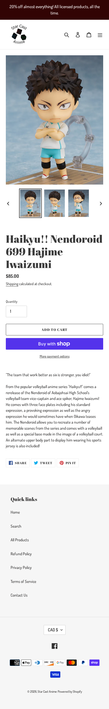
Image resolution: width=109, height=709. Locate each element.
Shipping (12, 283)
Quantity (11, 301)
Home (15, 512)
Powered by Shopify (70, 691)
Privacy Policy (21, 567)
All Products (20, 539)
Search (16, 526)
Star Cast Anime (47, 691)
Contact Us (19, 595)
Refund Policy (21, 553)
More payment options (55, 356)
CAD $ (53, 629)
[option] (31, 203)
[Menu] (100, 34)
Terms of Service (23, 581)
